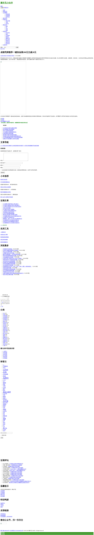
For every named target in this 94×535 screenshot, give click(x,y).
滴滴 (4, 413)
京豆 (4, 376)
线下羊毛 (8, 39)
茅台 (4, 422)
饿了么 (5, 428)
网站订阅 (3, 494)
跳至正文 (6, 7)
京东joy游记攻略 (6, 208)
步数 (4, 407)
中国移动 (5, 366)
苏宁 (4, 421)
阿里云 (2, 504)
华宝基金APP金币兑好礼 (8, 212)
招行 (4, 396)
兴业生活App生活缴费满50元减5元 (11, 221)
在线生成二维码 (4, 234)
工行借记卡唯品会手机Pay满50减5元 (11, 205)
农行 (2, 121)
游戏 (4, 412)
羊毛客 (8, 55)
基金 (4, 384)
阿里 (4, 342)
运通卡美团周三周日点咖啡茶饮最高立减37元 (13, 273)
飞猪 (7, 22)
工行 (4, 387)
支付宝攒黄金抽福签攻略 (8, 270)
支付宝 (7, 23)
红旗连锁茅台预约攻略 (8, 133)
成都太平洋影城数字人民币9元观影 (11, 138)
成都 (4, 121)
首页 (4, 10)
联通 (4, 420)
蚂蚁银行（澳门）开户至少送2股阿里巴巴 (12, 218)
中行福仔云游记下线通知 (8, 209)
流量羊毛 (5, 327)
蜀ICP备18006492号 (5, 530)
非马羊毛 (8, 32)
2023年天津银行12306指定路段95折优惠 (12, 145)
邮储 (4, 424)
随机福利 (3, 532)
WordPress (3, 503)
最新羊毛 (5, 11)
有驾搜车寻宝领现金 (7, 249)
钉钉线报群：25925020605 (6, 516)
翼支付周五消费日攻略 (8, 274)
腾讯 (4, 335)
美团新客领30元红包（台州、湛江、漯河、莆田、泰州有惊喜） (17, 266)
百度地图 (5, 415)
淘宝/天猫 (8, 20)
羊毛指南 (5, 358)
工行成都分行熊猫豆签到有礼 (9, 132)
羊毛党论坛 (3, 513)
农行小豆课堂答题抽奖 (8, 130)
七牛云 (2, 505)
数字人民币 (7, 121)
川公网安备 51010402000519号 (16, 530)
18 (2, 302)
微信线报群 (3, 515)
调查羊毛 (8, 38)
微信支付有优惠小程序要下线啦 (10, 214)
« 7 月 (2, 306)
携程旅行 (5, 399)
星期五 (4, 404)
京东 (7, 28)
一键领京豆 (3, 232)
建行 (4, 388)
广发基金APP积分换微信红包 (9, 210)
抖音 (4, 394)
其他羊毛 (5, 31)
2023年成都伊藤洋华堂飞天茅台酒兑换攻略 (13, 137)
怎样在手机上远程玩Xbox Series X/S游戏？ (12, 258)
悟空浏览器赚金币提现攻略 (9, 263)
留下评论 (12, 55)
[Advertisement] (39, 285)
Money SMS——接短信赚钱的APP (18, 469)
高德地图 (4, 429)
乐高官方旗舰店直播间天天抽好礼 (10, 250)
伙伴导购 (3, 493)
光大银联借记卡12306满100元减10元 (11, 222)
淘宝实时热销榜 (4, 239)
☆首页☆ (5, 351)
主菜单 (2, 7)
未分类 (4, 326)
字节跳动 (8, 35)
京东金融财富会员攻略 (8, 257)
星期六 (4, 405)
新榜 (2, 506)
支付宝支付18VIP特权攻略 (9, 261)
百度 (7, 34)
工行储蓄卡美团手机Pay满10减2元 (10, 203)
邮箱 (2, 165)
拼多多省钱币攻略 (7, 267)
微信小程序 (7, 392)
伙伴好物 (8, 15)
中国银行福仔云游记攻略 (8, 253)
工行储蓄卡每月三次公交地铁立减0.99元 (12, 216)
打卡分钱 (5, 393)
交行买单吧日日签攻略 (8, 265)
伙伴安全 (8, 16)
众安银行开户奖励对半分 (8, 217)
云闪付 (5, 370)
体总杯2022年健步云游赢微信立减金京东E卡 (20, 481)
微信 (7, 26)
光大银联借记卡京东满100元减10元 (11, 220)
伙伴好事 (8, 14)
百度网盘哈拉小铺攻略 (17, 465)
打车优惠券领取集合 (5, 182)
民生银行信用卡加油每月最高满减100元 (12, 136)
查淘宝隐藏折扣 (4, 242)
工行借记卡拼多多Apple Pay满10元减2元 (12, 206)
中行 (4, 367)
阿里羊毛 (5, 19)
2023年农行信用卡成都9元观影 (10, 127)
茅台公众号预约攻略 (7, 251)
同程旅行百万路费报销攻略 (9, 262)
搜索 (2, 6)
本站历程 (5, 356)
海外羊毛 (8, 42)
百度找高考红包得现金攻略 (9, 269)
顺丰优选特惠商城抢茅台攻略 (9, 255)
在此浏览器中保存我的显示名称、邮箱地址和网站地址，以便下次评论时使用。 (20, 170)
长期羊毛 (5, 44)
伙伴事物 (5, 12)
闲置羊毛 (8, 40)
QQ (6, 27)
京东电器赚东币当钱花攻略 (31, 145)
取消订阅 (4, 435)
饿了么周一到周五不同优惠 (7, 197)
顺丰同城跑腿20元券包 (6, 192)
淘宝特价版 (5, 411)
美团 (7, 30)
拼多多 (7, 36)
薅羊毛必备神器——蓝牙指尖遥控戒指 (11, 254)
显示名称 (3, 162)
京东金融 (5, 374)
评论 (2, 160)
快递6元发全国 (4, 179)
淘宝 (4, 409)
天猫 (4, 385)
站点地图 (3, 496)
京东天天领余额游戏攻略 (8, 213)
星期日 (4, 406)
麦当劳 (4, 430)
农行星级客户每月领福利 (8, 129)
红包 (4, 417)
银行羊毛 (5, 18)
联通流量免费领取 (5, 237)
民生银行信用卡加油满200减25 (10, 134)
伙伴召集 (5, 354)
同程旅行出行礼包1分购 (8, 271)
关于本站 (5, 355)
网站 (2, 167)
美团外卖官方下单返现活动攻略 (10, 259)
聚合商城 (3, 534)
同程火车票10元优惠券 (6, 187)
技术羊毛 (8, 43)
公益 (3, 381)
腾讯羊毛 (5, 24)
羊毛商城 (3, 492)
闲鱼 (3, 425)
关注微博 (3, 490)
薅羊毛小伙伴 (7, 3)
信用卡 (6, 378)
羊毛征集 (5, 352)
